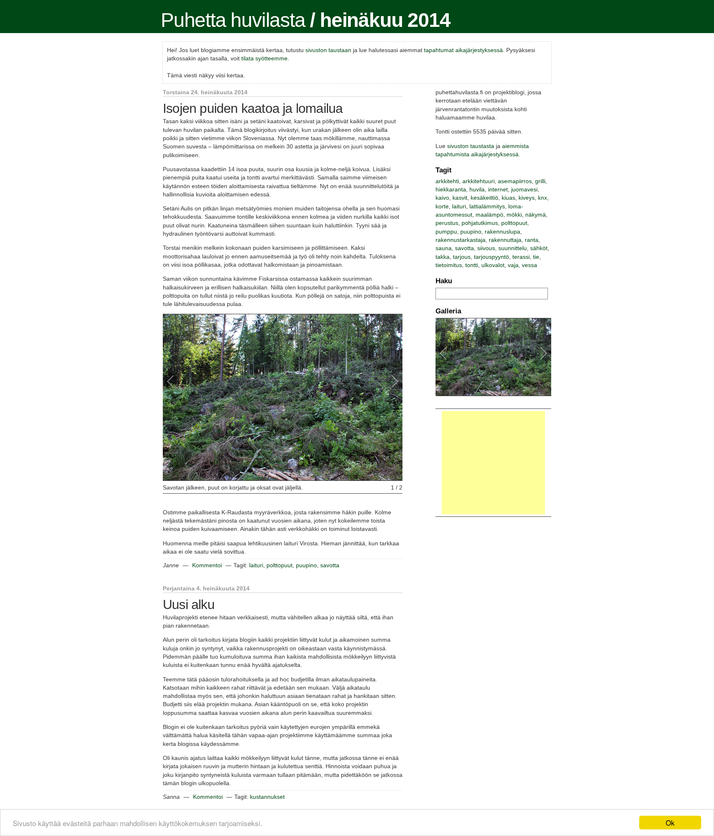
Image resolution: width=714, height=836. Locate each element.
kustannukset (267, 796)
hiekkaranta (451, 189)
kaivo (442, 197)
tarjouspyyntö (491, 256)
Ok (670, 822)
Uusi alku (188, 604)
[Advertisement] (493, 462)
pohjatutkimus (480, 223)
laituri (256, 565)
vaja (513, 265)
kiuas (508, 197)
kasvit (459, 197)
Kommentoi (207, 565)
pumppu (446, 231)
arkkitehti (447, 181)
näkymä (535, 214)
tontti (471, 265)
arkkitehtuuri (478, 181)
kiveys (527, 197)
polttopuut (280, 565)
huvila (477, 189)
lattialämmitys (487, 206)
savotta (329, 565)
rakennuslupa (502, 231)
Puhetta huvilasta (233, 20)
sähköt (538, 248)
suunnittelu (512, 248)
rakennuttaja (505, 239)
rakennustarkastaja (461, 239)
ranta (531, 239)
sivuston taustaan (328, 50)
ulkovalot (493, 265)
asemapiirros (515, 181)
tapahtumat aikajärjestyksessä (463, 50)
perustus (447, 223)
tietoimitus (449, 265)
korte (442, 206)
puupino (306, 565)
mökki (514, 214)
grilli (540, 181)
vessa (529, 265)
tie (536, 256)
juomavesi (524, 189)
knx (542, 197)
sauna (444, 248)
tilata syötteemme (264, 58)
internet (498, 189)
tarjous (462, 256)
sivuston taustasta (470, 146)
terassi (521, 256)
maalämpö (489, 214)
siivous (486, 248)
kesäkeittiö (484, 197)
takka (443, 256)
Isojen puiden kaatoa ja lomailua (253, 108)
